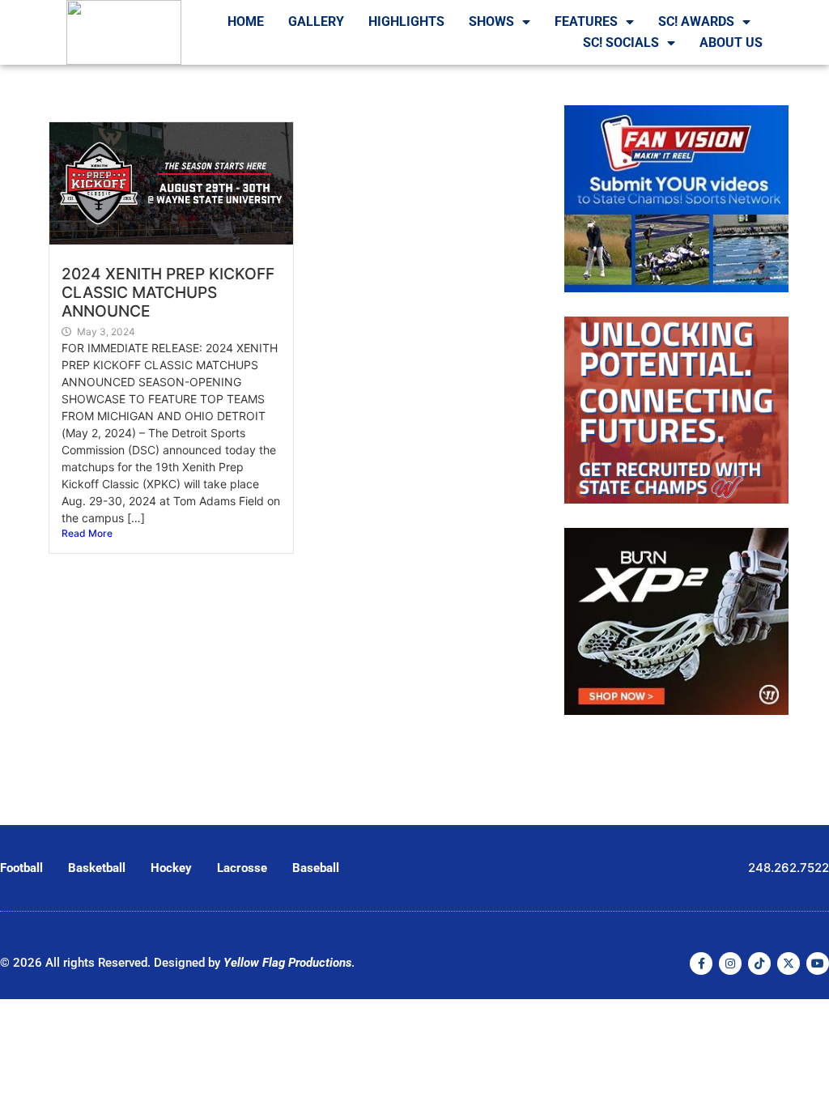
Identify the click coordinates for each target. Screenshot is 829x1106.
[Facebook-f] (701, 963)
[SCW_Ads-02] (676, 499)
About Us (731, 42)
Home (245, 21)
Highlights (406, 21)
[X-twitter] (788, 963)
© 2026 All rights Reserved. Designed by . (177, 962)
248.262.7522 (788, 867)
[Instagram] (730, 963)
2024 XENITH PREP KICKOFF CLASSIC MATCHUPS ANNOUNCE (168, 292)
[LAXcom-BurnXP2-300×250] (676, 710)
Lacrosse (242, 868)
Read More (87, 533)
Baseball (315, 868)
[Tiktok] (759, 963)
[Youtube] (817, 963)
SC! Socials (621, 42)
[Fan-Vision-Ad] (676, 287)
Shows (491, 21)
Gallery (316, 21)
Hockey (171, 868)
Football (21, 868)
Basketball (96, 868)
